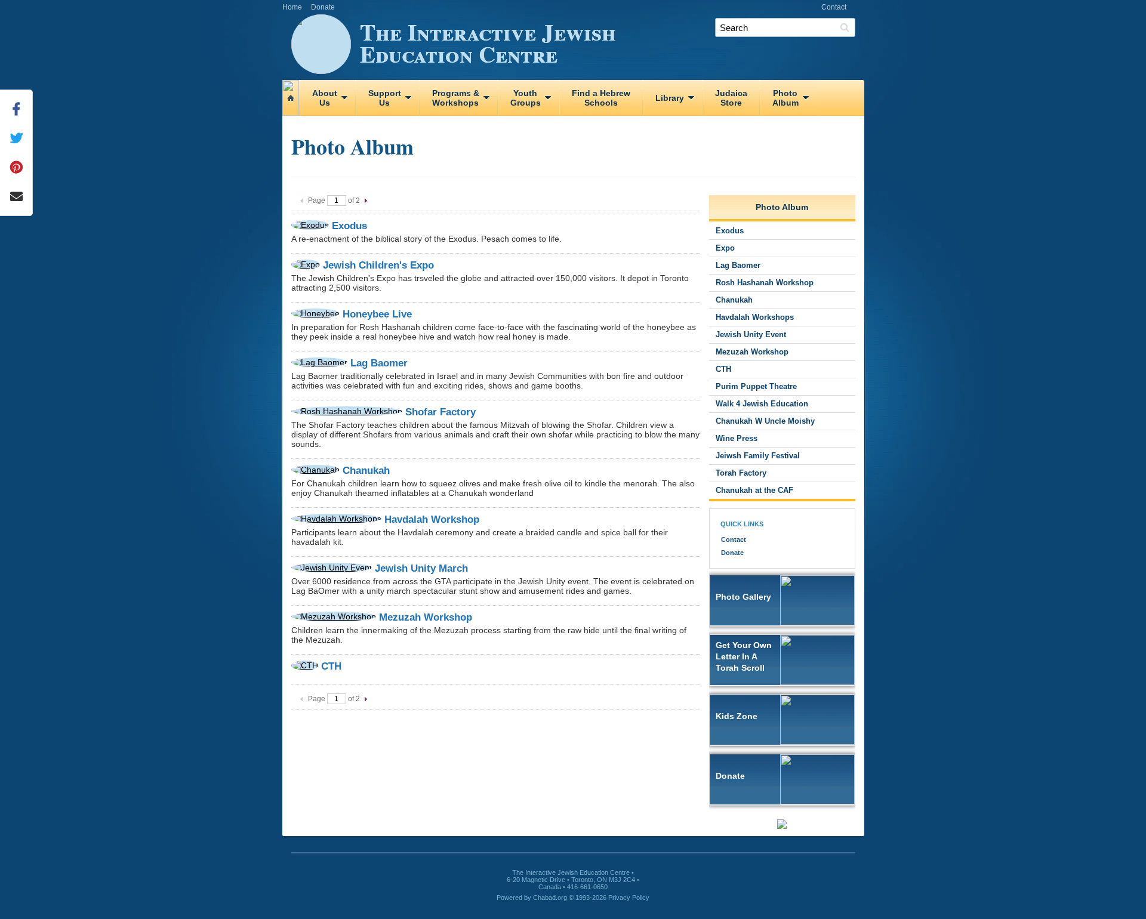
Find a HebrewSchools (601, 97)
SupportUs (384, 97)
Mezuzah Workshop (425, 617)
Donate (323, 7)
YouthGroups (525, 97)
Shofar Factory (440, 412)
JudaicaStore (731, 97)
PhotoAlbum (785, 97)
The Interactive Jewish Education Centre (488, 42)
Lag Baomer (379, 363)
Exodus (349, 226)
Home (292, 7)
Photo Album (782, 207)
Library (669, 98)
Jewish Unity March (421, 568)
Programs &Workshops (455, 97)
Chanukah (366, 470)
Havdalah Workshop (431, 519)
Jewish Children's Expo (378, 265)
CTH (331, 666)
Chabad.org (550, 897)
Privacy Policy (628, 897)
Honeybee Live (377, 314)
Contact (833, 7)
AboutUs (324, 97)
